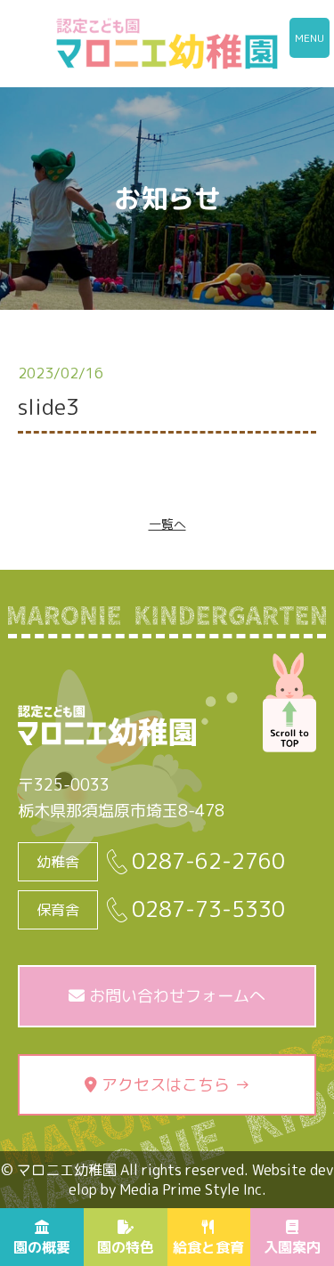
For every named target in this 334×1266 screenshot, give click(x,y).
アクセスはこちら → (173, 1085)
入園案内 (292, 1247)
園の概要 (41, 1247)
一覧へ (167, 523)
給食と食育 (208, 1247)
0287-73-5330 (208, 909)
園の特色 (125, 1247)
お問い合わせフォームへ (175, 996)
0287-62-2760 (208, 861)
